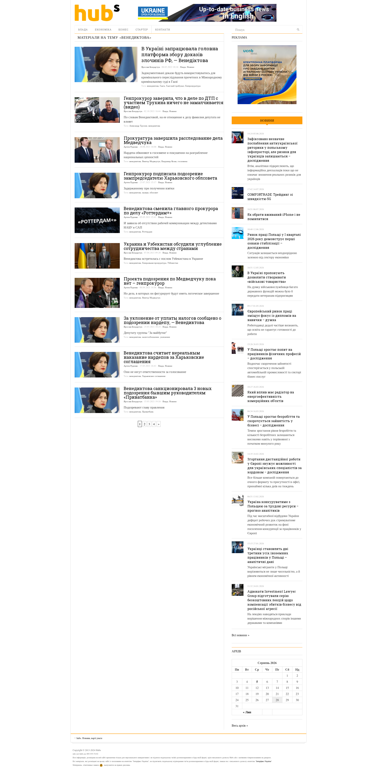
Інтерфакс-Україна (263, 761)
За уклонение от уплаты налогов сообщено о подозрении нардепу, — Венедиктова (172, 320)
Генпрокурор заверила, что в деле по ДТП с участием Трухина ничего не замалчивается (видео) (173, 102)
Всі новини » (240, 635)
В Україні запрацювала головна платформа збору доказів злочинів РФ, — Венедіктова (179, 54)
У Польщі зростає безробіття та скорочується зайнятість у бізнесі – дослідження (273, 420)
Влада (83, 29)
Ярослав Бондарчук (150, 66)
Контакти (162, 29)
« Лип (247, 712)
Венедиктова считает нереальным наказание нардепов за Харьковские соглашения (164, 357)
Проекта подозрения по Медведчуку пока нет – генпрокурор (170, 281)
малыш (145, 192)
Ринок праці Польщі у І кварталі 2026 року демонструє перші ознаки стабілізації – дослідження (274, 241)
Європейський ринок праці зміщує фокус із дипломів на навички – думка (271, 315)
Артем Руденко (131, 146)
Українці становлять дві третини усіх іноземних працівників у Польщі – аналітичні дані (267, 555)
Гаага (162, 85)
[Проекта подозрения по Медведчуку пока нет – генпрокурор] (97, 293)
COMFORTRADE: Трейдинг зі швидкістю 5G (270, 196)
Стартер (141, 29)
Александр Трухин (138, 125)
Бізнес (123, 29)
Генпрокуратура (192, 85)
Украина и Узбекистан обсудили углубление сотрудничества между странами (173, 246)
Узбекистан (172, 262)
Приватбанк (147, 411)
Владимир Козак (169, 161)
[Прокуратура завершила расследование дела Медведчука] (97, 150)
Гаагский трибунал (175, 85)
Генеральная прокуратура (154, 262)
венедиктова (153, 85)
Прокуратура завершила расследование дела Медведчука (173, 140)
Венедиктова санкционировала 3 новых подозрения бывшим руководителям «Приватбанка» (168, 393)
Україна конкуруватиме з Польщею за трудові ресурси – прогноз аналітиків (272, 506)
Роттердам (147, 231)
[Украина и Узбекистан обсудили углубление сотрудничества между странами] (97, 256)
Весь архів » (240, 725)
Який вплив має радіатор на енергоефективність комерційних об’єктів (270, 396)
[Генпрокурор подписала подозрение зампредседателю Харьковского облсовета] (97, 185)
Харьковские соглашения (153, 376)
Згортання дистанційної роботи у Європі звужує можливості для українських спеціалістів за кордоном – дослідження (274, 465)
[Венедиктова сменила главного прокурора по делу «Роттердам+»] (97, 220)
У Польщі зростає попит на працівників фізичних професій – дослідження (274, 353)
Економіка (103, 29)
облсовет (154, 192)
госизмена (182, 161)
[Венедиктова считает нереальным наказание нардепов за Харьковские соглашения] (97, 364)
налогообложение (150, 336)
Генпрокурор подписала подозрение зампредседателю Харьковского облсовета (170, 176)
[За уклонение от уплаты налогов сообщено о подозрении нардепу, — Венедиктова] (97, 330)
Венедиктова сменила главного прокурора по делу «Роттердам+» (171, 211)
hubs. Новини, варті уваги (97, 13)
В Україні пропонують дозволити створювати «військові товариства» (266, 277)
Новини (190, 66)
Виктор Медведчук (151, 161)
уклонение (165, 336)
